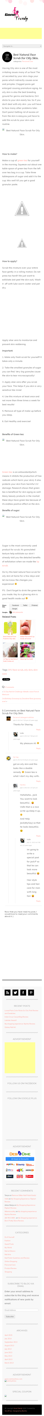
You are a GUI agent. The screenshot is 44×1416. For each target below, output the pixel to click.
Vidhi (6, 1199)
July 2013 (8, 1349)
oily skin (28, 669)
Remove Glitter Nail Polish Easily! (24, 1195)
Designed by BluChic (20, 1411)
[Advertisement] (20, 1057)
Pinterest (31, 993)
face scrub (18, 669)
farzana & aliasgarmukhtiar (23, 717)
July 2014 (8, 1339)
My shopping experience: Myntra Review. (20, 1024)
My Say (16, 757)
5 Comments (9, 687)
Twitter (15, 993)
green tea (22, 160)
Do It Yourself (9, 1237)
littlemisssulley (10, 1211)
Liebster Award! (10, 1020)
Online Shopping (11, 1261)
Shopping (8, 1272)
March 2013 (9, 1363)
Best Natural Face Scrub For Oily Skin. (25, 56)
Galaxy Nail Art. (10, 1027)
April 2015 (8, 1335)
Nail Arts (8, 1254)
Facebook (23, 993)
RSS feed (8, 993)
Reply (38, 730)
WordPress (8, 1411)
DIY (10, 669)
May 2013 (8, 1356)
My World (8, 1248)
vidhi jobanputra (17, 612)
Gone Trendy (18, 1408)
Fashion (8, 1241)
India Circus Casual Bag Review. (17, 1017)
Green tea (7, 472)
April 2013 (8, 1359)
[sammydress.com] (10, 1381)
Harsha (22, 785)
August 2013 (9, 1345)
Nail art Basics (10, 1251)
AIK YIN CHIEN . (10, 1218)
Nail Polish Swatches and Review (17, 1258)
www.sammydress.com (13, 1379)
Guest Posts (9, 1244)
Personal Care (27, 61)
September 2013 (11, 1342)
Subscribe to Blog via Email (21, 1285)
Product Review (10, 1268)
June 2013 (8, 1352)
